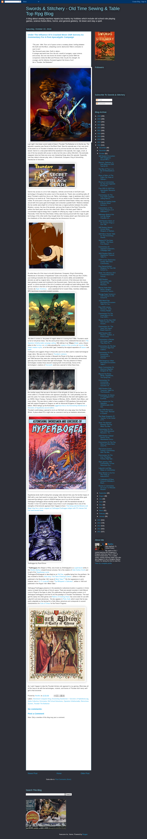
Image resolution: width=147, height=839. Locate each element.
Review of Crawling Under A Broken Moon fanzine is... (107, 203)
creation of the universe (68, 345)
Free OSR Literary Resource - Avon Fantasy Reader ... (106, 309)
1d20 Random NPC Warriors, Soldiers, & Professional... (106, 334)
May (101, 505)
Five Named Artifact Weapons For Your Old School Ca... (107, 268)
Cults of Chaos (45, 603)
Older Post (85, 773)
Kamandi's (49, 365)
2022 (99, 128)
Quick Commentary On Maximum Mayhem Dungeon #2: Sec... (106, 369)
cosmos (81, 345)
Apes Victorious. (42, 289)
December (102, 148)
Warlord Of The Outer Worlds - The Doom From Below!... (106, 242)
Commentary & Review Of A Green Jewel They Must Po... (106, 341)
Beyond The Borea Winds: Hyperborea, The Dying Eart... (106, 375)
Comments (101, 103)
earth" (30, 349)
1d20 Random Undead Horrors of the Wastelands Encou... (106, 437)
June (101, 502)
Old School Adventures (55, 701)
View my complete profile (103, 563)
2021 (99, 130)
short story (47, 576)
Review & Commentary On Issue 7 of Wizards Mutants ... (107, 487)
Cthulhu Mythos (35, 570)
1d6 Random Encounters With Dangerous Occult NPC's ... (107, 157)
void (45, 345)
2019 (99, 136)
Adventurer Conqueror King (42, 699)
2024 (99, 122)
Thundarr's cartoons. (60, 354)
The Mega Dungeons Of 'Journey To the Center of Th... (107, 418)
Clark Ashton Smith (78, 570)
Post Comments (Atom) (63, 779)
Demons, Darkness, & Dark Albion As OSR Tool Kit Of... (106, 164)
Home (59, 773)
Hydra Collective (33, 701)
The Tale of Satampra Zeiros (61, 576)
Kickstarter (43, 701)
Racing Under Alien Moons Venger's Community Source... (106, 289)
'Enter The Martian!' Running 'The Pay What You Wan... (105, 424)
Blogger (84, 834)
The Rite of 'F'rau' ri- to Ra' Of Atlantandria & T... (106, 170)
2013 (99, 526)
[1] (64, 578)
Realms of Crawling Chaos (61, 597)
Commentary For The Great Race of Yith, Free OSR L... (106, 315)
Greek (77, 343)
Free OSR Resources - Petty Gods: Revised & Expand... (106, 411)
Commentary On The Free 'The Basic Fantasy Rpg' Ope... (106, 457)
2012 (99, 529)
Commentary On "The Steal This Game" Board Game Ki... (106, 328)
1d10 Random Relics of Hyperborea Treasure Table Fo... (106, 255)
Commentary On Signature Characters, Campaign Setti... (107, 248)
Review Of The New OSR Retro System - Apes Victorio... (107, 322)
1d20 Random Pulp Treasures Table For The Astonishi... (106, 390)
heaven (83, 347)
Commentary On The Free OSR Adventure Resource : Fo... (106, 431)
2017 (99, 142)
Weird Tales (59, 579)
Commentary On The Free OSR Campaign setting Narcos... (106, 196)
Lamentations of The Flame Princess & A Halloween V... (106, 209)
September (103, 493)
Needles (110, 544)
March (101, 510)
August (101, 496)
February (102, 513)
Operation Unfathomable (72, 701)
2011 (99, 532)
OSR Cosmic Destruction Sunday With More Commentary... (107, 261)
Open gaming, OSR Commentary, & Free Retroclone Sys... (106, 463)
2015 (99, 520)
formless (39, 345)
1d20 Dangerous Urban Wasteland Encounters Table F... (107, 362)
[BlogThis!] (57, 696)
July (100, 499)
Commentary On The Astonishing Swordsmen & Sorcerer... (106, 355)
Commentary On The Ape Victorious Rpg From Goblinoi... (107, 347)
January (102, 516)
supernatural (78, 568)
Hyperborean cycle (43, 572)
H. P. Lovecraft (44, 581)
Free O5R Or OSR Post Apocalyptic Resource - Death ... (107, 190)
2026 (99, 116)
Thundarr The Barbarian (41, 703)
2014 (99, 523)
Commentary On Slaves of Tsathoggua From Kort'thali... (107, 396)
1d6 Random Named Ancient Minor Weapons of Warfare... (107, 229)
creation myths (37, 347)
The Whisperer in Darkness (64, 581)
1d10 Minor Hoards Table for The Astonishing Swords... (107, 235)
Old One (60, 574)
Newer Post (32, 773)
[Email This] (55, 696)
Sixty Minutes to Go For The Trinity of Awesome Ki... (107, 474)
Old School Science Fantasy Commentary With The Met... (107, 450)
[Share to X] (59, 696)
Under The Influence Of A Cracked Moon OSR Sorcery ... (107, 274)
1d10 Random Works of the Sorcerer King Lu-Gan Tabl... (106, 222)
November (102, 150)
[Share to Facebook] (61, 696)
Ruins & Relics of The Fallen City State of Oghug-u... (106, 177)
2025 (99, 119)
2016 (99, 145)
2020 (99, 133)
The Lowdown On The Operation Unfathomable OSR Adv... (106, 404)
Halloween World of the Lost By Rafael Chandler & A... (106, 216)
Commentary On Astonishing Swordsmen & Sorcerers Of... (104, 382)
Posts (100, 100)
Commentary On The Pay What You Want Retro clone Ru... (107, 444)
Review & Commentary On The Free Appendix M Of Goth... (107, 183)
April (101, 508)
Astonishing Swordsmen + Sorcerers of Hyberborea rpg (70, 699)
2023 (99, 125)
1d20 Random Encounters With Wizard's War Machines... (105, 282)
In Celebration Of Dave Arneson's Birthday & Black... (106, 481)
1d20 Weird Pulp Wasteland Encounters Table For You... (107, 302)
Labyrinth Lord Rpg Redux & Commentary (107, 469)
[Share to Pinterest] (63, 696)
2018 (99, 139)
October (102, 153)
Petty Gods (67, 599)
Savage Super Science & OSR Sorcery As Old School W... (107, 296)
